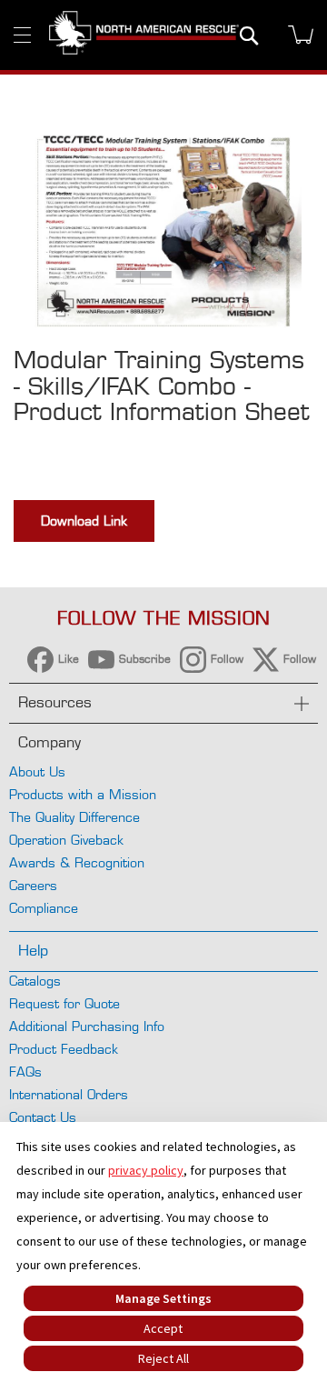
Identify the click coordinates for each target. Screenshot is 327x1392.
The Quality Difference (74, 817)
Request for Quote (64, 1003)
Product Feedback (63, 1049)
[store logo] (144, 34)
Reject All (163, 1358)
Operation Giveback (66, 839)
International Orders (68, 1094)
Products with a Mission (82, 794)
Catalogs (35, 980)
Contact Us (42, 1117)
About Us (37, 771)
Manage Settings (163, 1298)
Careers (33, 885)
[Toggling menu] (22, 35)
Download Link (84, 520)
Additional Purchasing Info (86, 1026)
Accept (163, 1328)
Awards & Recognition (76, 862)
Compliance (43, 908)
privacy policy (145, 1170)
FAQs (25, 1071)
